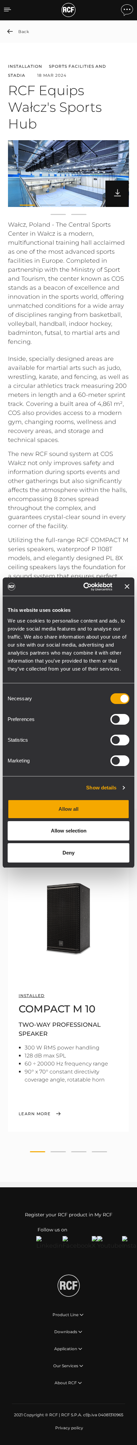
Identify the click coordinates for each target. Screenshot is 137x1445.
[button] (27, 205)
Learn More (35, 1114)
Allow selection (68, 830)
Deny (68, 853)
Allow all (68, 809)
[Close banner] (127, 586)
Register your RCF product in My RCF (68, 1215)
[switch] (119, 719)
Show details (101, 787)
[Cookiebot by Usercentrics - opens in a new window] (84, 586)
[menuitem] (68, 1428)
